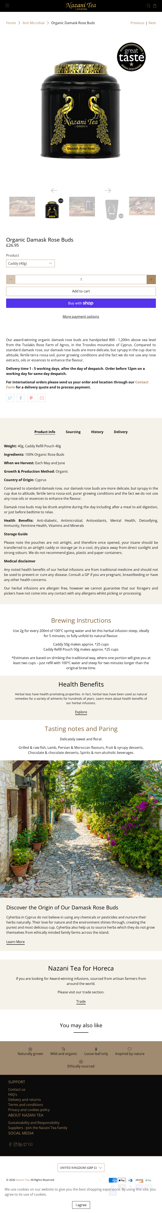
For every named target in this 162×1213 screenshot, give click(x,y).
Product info (44, 432)
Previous (137, 23)
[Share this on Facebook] (21, 398)
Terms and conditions (25, 1104)
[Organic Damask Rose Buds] (81, 109)
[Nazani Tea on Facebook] (10, 1145)
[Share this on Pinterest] (31, 398)
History (97, 432)
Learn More (15, 941)
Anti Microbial (34, 23)
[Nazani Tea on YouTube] (30, 1145)
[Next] (108, 190)
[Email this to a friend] (42, 398)
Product (12, 255)
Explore (81, 712)
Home (11, 23)
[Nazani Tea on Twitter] (25, 1145)
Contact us (16, 1089)
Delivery (121, 432)
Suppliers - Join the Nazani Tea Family (37, 1127)
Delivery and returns (24, 1099)
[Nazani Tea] (81, 6)
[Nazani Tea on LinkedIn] (20, 1145)
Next (152, 23)
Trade (81, 1001)
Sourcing (73, 432)
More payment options (81, 316)
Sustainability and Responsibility (33, 1122)
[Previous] (54, 190)
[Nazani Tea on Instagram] (15, 1145)
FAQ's (12, 1094)
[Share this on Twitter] (10, 398)
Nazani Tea (22, 1180)
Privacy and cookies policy (29, 1109)
